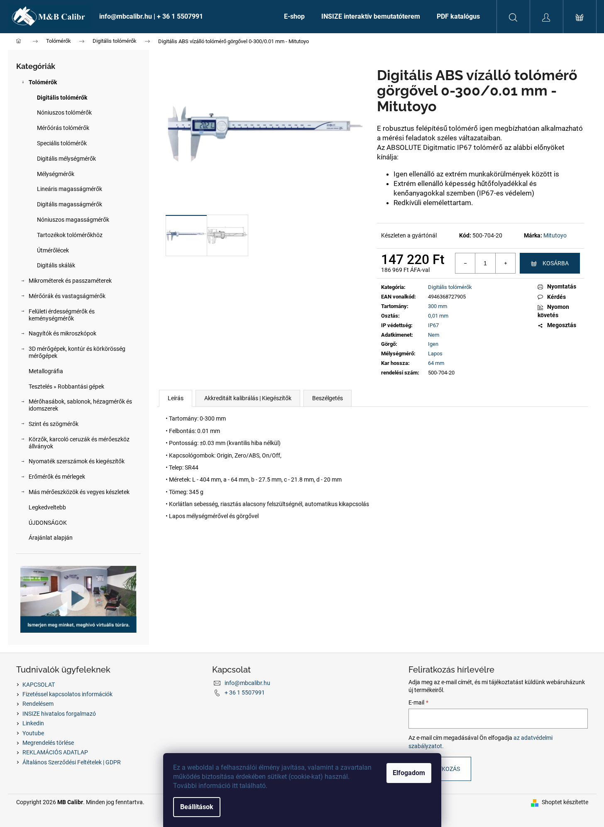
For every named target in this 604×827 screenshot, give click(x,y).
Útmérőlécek (53, 250)
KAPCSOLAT (38, 684)
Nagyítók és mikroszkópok (62, 333)
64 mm (436, 363)
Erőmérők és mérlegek (57, 476)
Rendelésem (38, 703)
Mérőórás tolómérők (63, 128)
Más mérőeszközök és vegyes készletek (79, 492)
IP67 (433, 325)
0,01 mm (438, 316)
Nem (433, 335)
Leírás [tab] (175, 398)
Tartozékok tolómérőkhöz (70, 235)
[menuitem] (183, 16)
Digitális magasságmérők (69, 204)
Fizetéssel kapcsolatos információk (67, 694)
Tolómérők (43, 82)
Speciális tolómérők (62, 143)
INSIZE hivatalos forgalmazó (59, 713)
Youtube (33, 733)
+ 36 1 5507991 (245, 692)
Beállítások (196, 807)
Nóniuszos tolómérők (64, 112)
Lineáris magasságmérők (69, 189)
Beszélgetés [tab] (327, 398)
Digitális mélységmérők (66, 158)
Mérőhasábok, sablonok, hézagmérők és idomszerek (80, 405)
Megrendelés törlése (48, 742)
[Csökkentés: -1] (465, 263)
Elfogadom (409, 773)
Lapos (435, 353)
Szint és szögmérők (53, 424)
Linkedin (33, 723)
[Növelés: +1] (505, 263)
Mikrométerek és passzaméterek (70, 280)
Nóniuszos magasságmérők (73, 219)
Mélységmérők (55, 174)
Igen (433, 344)
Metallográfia (46, 371)
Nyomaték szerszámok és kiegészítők (77, 461)
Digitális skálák (56, 265)
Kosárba (556, 263)
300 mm (437, 306)
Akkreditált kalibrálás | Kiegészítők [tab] (247, 398)
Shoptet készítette (565, 802)
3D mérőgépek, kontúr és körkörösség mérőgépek (77, 352)
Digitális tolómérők (62, 97)
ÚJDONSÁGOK (48, 522)
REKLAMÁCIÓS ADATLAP (55, 752)
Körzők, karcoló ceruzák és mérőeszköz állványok (79, 443)
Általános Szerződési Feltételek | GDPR (71, 762)
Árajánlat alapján (51, 537)
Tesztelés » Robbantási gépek (66, 386)
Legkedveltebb (47, 507)
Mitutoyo (555, 235)
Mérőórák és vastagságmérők (67, 296)
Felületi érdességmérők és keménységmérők (62, 315)
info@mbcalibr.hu (247, 683)
